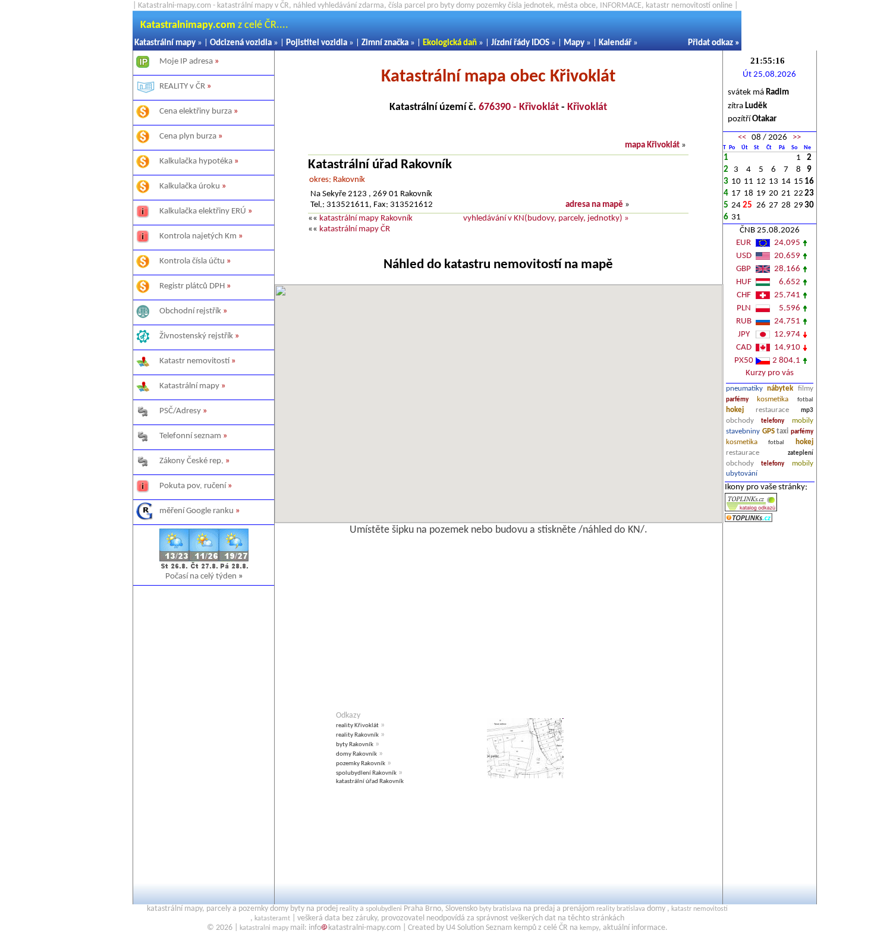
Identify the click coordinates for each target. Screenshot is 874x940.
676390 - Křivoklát (519, 107)
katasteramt (272, 918)
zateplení (800, 453)
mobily (802, 421)
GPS (768, 431)
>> (797, 137)
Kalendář (615, 43)
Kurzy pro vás (770, 373)
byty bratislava (500, 909)
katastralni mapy (264, 928)
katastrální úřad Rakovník (370, 781)
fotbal (805, 400)
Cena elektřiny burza (195, 111)
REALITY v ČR (182, 86)
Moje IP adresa (186, 61)
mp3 (807, 410)
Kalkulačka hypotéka (195, 161)
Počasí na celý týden (204, 576)
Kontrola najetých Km (198, 236)
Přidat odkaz (710, 43)
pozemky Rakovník (360, 763)
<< (742, 137)
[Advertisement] (203, 728)
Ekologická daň (450, 43)
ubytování (741, 473)
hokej (735, 410)
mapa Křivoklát (652, 145)
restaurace (772, 410)
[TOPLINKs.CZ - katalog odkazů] (751, 509)
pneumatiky (744, 388)
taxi (782, 431)
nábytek (780, 388)
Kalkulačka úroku (189, 186)
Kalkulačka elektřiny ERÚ (202, 211)
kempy (589, 928)
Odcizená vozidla (241, 43)
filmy (805, 388)
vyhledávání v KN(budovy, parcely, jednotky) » (546, 218)
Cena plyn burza (187, 136)
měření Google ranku (196, 511)
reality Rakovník (357, 735)
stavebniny (743, 431)
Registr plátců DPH (192, 286)
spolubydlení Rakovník (366, 773)
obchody (740, 421)
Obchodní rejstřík (190, 311)
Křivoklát (587, 107)
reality (348, 909)
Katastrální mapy (165, 43)
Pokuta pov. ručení (192, 486)
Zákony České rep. (191, 461)
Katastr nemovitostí (194, 361)
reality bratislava (620, 909)
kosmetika (772, 399)
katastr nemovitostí (699, 909)
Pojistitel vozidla (316, 43)
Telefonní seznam (190, 436)
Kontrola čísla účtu (192, 261)
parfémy (737, 400)
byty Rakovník (354, 744)
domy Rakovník (356, 754)
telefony (772, 421)
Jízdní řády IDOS (520, 43)
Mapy (574, 43)
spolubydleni (384, 909)
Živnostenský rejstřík (196, 336)
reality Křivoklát (357, 725)
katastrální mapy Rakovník (366, 218)
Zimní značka (384, 43)
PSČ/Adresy (180, 411)
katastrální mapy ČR (354, 229)
